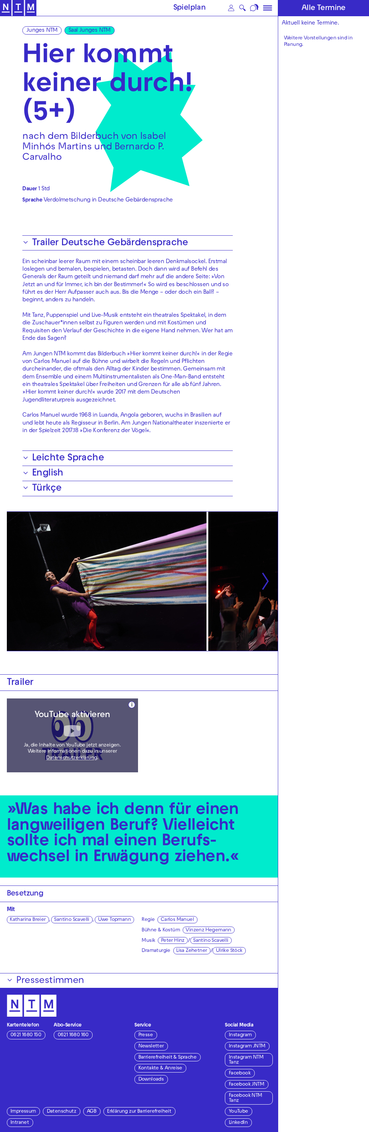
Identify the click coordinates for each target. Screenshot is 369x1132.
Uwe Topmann (114, 920)
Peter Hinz (172, 940)
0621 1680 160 (73, 1035)
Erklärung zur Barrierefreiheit (139, 1111)
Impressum (23, 1111)
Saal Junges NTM (89, 30)
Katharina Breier (27, 920)
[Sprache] (254, 8)
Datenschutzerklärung (71, 758)
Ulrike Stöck (229, 951)
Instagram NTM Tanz (246, 1060)
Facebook (239, 1073)
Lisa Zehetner (191, 951)
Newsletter (151, 1046)
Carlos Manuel (177, 920)
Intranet (19, 1122)
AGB (91, 1111)
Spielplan (189, 8)
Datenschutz (61, 1111)
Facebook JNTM (246, 1084)
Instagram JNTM (247, 1046)
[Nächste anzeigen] (265, 581)
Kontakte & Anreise (160, 1068)
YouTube (238, 1111)
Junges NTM (42, 30)
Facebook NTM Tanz (245, 1098)
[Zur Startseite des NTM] (18, 8)
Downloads (151, 1079)
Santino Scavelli (71, 920)
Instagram (240, 1035)
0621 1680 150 (25, 1035)
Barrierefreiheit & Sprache (167, 1057)
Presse (145, 1035)
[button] (231, 8)
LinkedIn (238, 1122)
